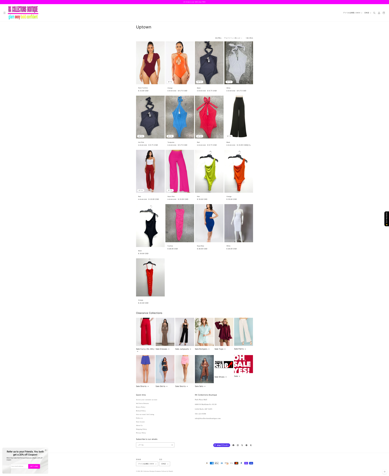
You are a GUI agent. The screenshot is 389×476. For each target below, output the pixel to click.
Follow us (139, 418)
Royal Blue (200, 246)
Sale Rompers (201, 349)
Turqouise (171, 142)
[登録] (171, 444)
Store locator (140, 422)
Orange (170, 88)
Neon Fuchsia (143, 88)
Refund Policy (141, 411)
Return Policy (140, 407)
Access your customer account (146, 399)
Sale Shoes (219, 377)
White (228, 88)
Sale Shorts (141, 386)
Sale (236, 376)
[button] (4, 13)
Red (198, 142)
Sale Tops (219, 349)
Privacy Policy (141, 433)
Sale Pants (239, 349)
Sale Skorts (180, 386)
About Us (139, 425)
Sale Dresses (161, 349)
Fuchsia (170, 246)
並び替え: (218, 38)
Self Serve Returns (142, 403)
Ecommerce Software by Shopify (164, 471)
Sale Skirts (160, 386)
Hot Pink (141, 142)
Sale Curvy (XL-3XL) (145, 349)
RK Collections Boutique (148, 471)
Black (199, 88)
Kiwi (198, 196)
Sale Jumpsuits (182, 349)
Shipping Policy (141, 429)
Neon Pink (171, 196)
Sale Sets (199, 386)
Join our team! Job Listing (145, 414)
